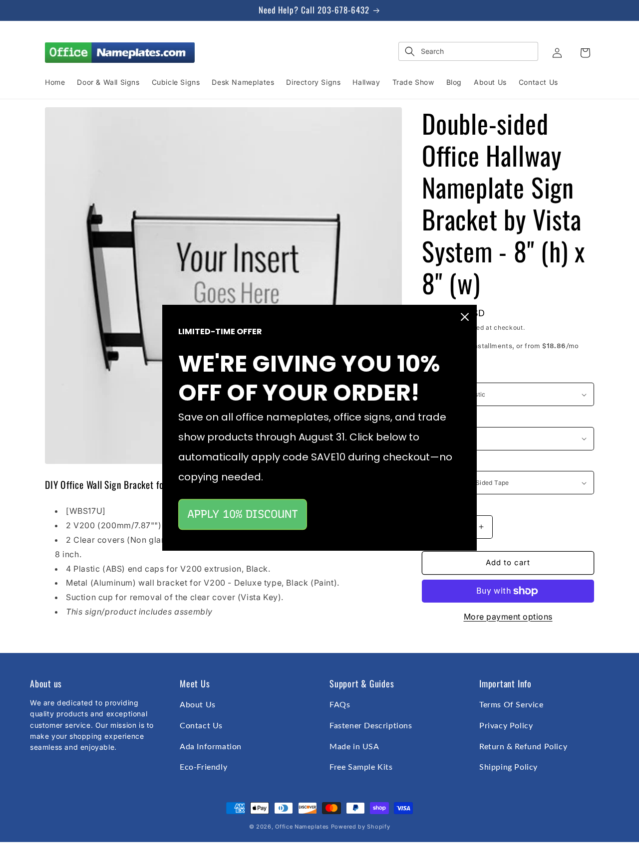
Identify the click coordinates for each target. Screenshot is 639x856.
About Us (198, 705)
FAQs (339, 705)
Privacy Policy (506, 726)
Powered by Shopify (360, 826)
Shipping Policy (508, 767)
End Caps (437, 375)
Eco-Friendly (203, 767)
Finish (431, 419)
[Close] (465, 317)
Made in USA (354, 747)
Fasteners (438, 463)
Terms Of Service (511, 705)
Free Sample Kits (361, 767)
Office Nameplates (302, 826)
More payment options (508, 617)
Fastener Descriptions (370, 726)
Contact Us (201, 726)
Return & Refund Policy (523, 747)
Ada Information (211, 747)
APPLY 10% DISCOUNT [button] (242, 514)
